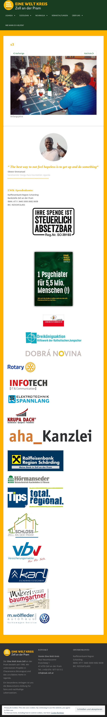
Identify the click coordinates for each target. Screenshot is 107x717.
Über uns (76, 15)
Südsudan (24, 15)
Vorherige (19, 53)
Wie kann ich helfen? (14, 25)
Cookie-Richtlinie (57, 713)
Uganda (9, 15)
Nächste (88, 53)
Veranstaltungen (60, 15)
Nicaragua (40, 15)
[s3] (53, 85)
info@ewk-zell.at (46, 673)
